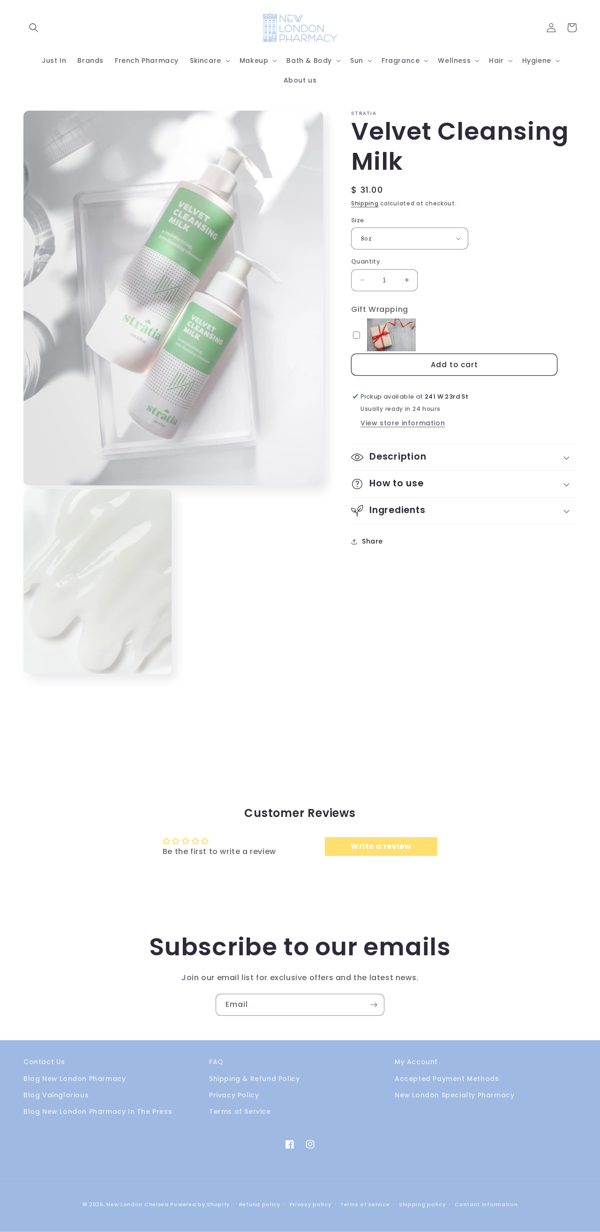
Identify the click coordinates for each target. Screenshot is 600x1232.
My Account (416, 1061)
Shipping (365, 203)
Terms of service (365, 1204)
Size (357, 219)
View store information (402, 423)
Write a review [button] (381, 846)
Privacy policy (310, 1204)
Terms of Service (240, 1111)
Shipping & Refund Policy (254, 1078)
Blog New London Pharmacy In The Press (97, 1111)
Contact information (486, 1204)
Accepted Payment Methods (447, 1078)
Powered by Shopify (200, 1204)
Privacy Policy (234, 1095)
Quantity (365, 261)
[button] (33, 27)
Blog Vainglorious (56, 1095)
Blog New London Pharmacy (74, 1078)
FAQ (216, 1061)
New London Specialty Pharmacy (454, 1095)
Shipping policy (422, 1204)
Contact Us (44, 1061)
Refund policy (259, 1204)
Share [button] (372, 541)
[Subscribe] (373, 1005)
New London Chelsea (137, 1204)
